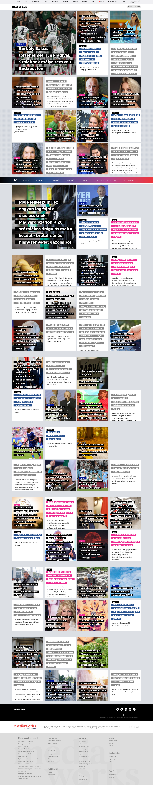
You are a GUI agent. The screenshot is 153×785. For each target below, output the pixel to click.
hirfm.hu (111, 777)
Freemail (65, 2)
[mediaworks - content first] (25, 727)
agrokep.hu (52, 774)
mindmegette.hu (84, 756)
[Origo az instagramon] (126, 709)
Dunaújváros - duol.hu (25, 754)
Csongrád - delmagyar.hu (26, 751)
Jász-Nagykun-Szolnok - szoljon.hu (29, 766)
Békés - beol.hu (23, 746)
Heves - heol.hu (23, 764)
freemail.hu (112, 756)
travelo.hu (82, 759)
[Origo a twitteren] (121, 709)
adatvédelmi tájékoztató (92, 715)
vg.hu (50, 772)
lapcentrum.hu (113, 764)
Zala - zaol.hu (52, 743)
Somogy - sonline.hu (25, 773)
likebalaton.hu (83, 751)
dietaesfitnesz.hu (84, 761)
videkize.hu (82, 766)
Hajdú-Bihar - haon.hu (25, 761)
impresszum (127, 715)
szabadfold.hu (53, 756)
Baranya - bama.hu (24, 744)
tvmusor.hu (82, 769)
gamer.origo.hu (84, 749)
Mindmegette (35, 2)
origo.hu (51, 761)
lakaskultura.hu (84, 746)
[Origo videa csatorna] (130, 709)
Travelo (75, 2)
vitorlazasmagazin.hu (86, 764)
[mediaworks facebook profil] (131, 727)
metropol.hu (113, 740)
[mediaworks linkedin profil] (136, 727)
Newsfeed (55, 2)
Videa (45, 2)
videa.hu (111, 761)
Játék (123, 2)
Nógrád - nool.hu (23, 771)
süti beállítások (118, 715)
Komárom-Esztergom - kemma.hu (29, 769)
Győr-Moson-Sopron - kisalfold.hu (29, 759)
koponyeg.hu (113, 759)
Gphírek (84, 2)
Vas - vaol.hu (52, 738)
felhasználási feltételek (106, 715)
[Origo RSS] (134, 709)
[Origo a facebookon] (117, 709)
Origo (18, 2)
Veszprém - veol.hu (54, 740)
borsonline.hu (83, 779)
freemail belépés (134, 7)
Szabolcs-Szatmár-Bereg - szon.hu (29, 776)
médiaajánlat (135, 715)
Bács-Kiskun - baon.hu (25, 741)
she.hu (111, 745)
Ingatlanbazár (112, 2)
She (93, 2)
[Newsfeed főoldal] (19, 709)
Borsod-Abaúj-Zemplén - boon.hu (29, 749)
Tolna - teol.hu (23, 778)
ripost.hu (111, 738)
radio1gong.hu (113, 774)
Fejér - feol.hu (22, 756)
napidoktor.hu (83, 754)
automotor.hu (83, 744)
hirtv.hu (50, 759)
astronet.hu (82, 741)
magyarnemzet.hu (54, 754)
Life (26, 2)
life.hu (111, 743)
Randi (102, 2)
